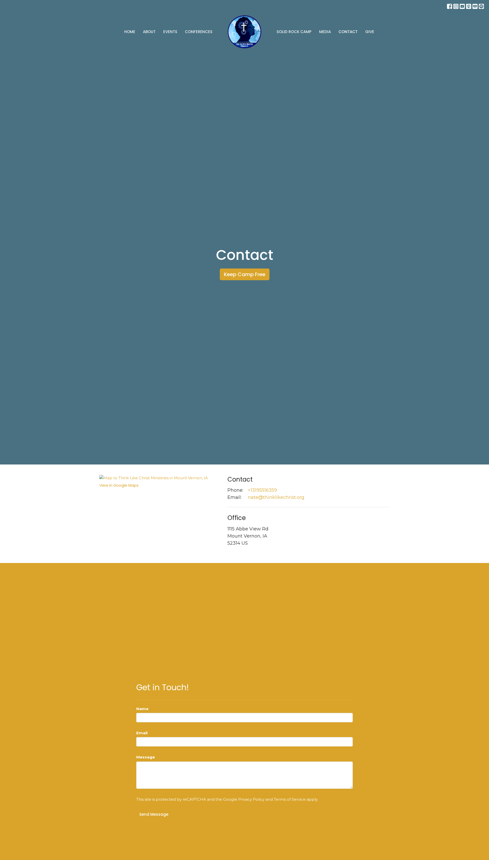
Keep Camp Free (244, 274)
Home (129, 31)
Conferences (198, 31)
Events (170, 31)
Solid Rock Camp (294, 31)
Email (141, 732)
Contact (348, 31)
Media (325, 31)
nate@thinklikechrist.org (276, 497)
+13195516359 (262, 490)
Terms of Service (290, 799)
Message (145, 757)
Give (369, 31)
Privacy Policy (251, 799)
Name (142, 708)
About (149, 31)
